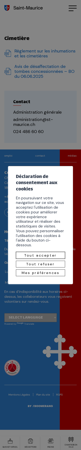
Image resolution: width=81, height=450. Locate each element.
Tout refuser (40, 264)
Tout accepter (40, 255)
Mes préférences (41, 272)
